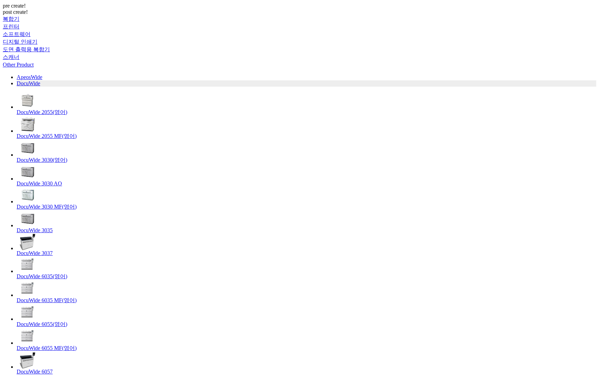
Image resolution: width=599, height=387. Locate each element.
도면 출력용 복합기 (26, 49)
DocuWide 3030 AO (39, 183)
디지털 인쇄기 (20, 42)
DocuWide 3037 (35, 253)
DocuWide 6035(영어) (42, 276)
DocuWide (28, 83)
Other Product (18, 65)
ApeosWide (29, 77)
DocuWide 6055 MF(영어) (47, 348)
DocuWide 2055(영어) (42, 112)
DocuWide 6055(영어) (42, 324)
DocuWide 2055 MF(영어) (47, 136)
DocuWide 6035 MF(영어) (47, 300)
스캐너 (11, 57)
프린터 (11, 26)
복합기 (11, 19)
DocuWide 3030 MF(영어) (47, 207)
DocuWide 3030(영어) (42, 160)
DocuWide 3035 (35, 230)
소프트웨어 (17, 34)
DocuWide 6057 (35, 372)
